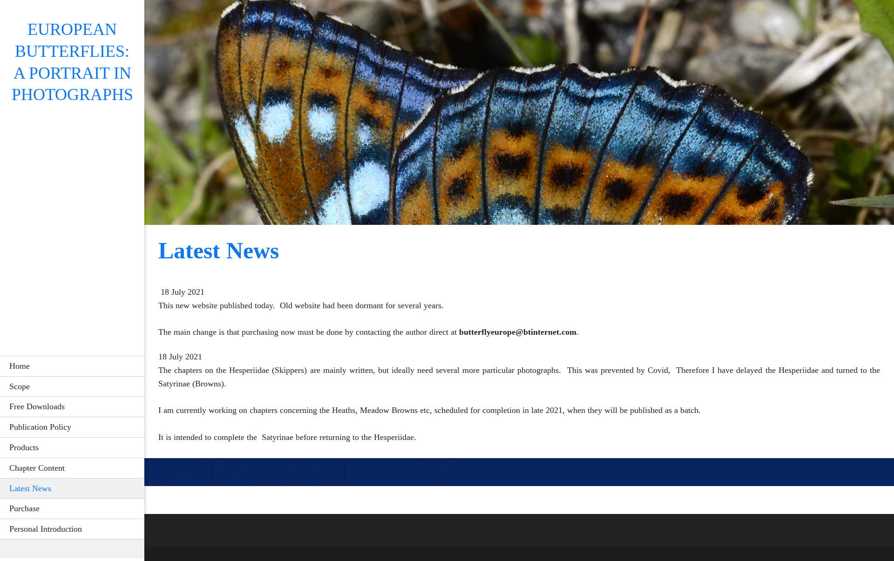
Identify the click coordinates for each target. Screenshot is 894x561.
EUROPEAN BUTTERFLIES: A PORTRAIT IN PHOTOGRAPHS (72, 62)
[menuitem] (72, 366)
